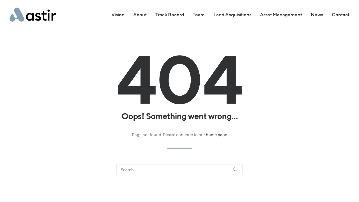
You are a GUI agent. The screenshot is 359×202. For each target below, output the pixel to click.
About (140, 14)
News (317, 14)
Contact (340, 14)
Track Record (169, 14)
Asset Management (281, 14)
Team (199, 14)
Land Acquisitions (232, 14)
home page (216, 134)
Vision (118, 14)
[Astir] (33, 15)
